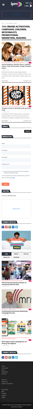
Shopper (4, 393)
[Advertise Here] (16, 240)
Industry (4, 395)
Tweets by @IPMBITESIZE (9, 195)
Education (4, 62)
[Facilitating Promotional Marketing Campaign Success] (16, 298)
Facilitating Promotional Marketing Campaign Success (15, 312)
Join (27, 3)
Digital (26, 254)
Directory (4, 373)
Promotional (5, 368)
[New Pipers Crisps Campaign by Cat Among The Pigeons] (16, 327)
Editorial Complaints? (7, 383)
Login (27, 6)
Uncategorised (18, 280)
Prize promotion (25, 337)
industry (6, 257)
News (9, 62)
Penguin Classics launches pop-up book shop (16, 109)
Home (3, 23)
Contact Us (5, 381)
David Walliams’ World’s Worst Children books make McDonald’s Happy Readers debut (16, 66)
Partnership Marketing (17, 62)
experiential (5, 106)
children (20, 29)
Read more (5, 81)
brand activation (18, 26)
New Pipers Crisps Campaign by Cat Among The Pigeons (14, 342)
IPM (10, 309)
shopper (16, 257)
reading (21, 37)
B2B (3, 391)
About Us (4, 379)
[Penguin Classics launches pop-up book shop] (16, 95)
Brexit (16, 254)
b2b (6, 254)
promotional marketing (10, 36)
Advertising (5, 372)
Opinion (13, 309)
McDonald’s (9, 32)
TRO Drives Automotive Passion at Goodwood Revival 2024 (14, 283)
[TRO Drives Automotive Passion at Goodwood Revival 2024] (16, 270)
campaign (8, 29)
